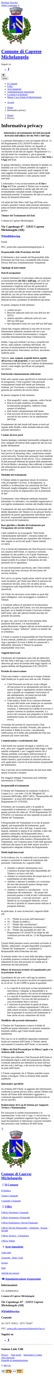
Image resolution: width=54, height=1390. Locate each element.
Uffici (8, 1206)
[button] (12, 83)
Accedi (10, 102)
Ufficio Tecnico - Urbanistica (15, 1235)
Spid (3, 1268)
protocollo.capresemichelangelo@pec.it (26, 1328)
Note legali (16, 1355)
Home (10, 107)
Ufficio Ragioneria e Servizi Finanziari (19, 1222)
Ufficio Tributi (8, 1241)
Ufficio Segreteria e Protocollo (15, 1217)
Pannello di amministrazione (14, 1360)
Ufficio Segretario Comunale (14, 1212)
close (4, 78)
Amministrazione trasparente (23, 1278)
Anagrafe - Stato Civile (12, 1257)
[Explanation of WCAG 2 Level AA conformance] (17, 1372)
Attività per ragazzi (10, 1273)
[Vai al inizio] (2, 1129)
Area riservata (7, 1357)
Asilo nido (6, 1252)
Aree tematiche (14, 1246)
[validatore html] (6, 1372)
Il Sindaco (6, 1190)
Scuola (4, 1263)
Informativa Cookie (33, 1355)
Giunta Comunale (9, 1195)
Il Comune (11, 1184)
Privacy (4, 1355)
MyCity (7, 1365)
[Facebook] (8, 69)
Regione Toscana (9, 2)
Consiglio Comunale (11, 1201)
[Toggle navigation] (3, 75)
